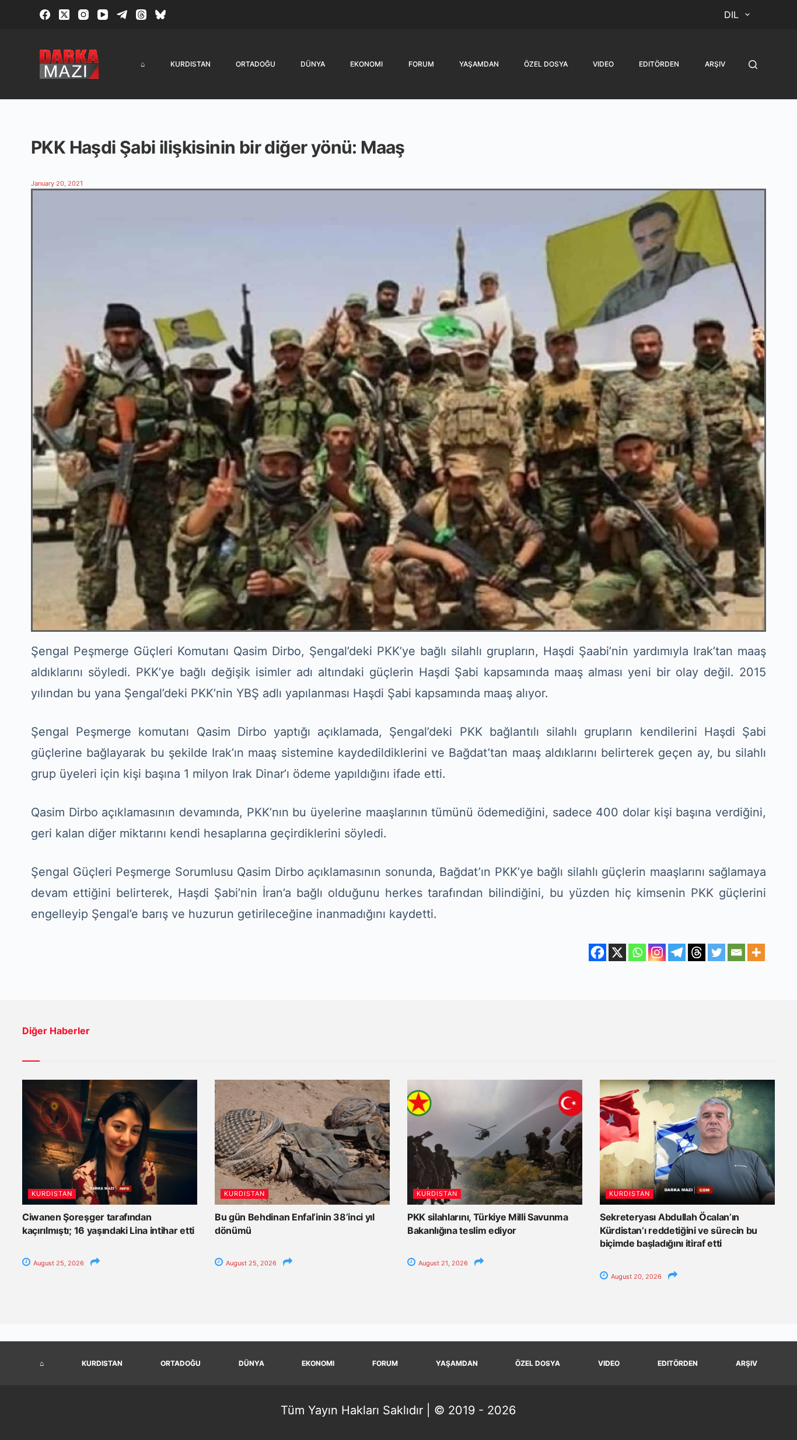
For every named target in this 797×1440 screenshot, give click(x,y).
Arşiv (715, 64)
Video (603, 64)
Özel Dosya (546, 64)
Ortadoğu (255, 64)
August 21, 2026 (442, 1263)
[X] (617, 952)
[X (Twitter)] (64, 14)
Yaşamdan (479, 64)
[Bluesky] (160, 14)
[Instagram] (83, 14)
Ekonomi (366, 64)
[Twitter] (716, 952)
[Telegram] (122, 14)
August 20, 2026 (635, 1276)
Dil (731, 14)
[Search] (753, 64)
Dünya (312, 64)
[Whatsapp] (637, 952)
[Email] (736, 952)
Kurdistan (190, 64)
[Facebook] (45, 14)
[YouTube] (102, 14)
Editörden (659, 64)
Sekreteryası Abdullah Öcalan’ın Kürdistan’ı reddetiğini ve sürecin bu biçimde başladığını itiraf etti (678, 1230)
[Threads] (141, 14)
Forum (421, 64)
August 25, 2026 (58, 1263)
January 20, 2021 (57, 183)
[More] (756, 952)
